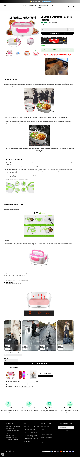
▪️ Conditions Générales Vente (13, 426)
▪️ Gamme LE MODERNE (12, 439)
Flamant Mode (11, 454)
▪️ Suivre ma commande (46, 434)
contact (35, 432)
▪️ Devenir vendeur (10, 433)
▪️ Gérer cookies (10, 435)
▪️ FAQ (42, 429)
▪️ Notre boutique (45, 426)
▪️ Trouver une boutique (46, 442)
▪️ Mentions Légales (10, 428)
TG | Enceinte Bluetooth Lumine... (14, 384)
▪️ (41, 432)
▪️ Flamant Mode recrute (46, 437)
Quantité (6, 358)
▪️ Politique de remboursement (13, 432)
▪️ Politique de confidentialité (12, 430)
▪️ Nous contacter (45, 440)
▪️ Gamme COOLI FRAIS (12, 437)
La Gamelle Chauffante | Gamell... (14, 381)
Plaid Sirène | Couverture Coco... (14, 386)
